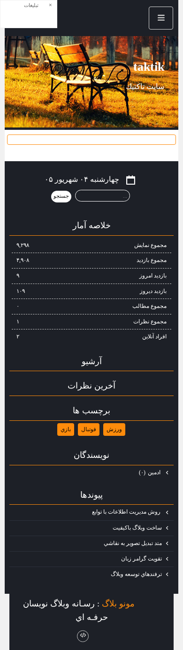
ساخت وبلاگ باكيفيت (137, 527)
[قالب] (83, 636)
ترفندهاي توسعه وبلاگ (136, 574)
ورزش (114, 429)
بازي (66, 429)
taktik (148, 67)
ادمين (150, 472)
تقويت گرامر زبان (141, 558)
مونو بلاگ (118, 603)
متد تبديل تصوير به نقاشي (133, 543)
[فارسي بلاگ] (151, 604)
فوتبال (88, 429)
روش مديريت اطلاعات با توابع (127, 511)
